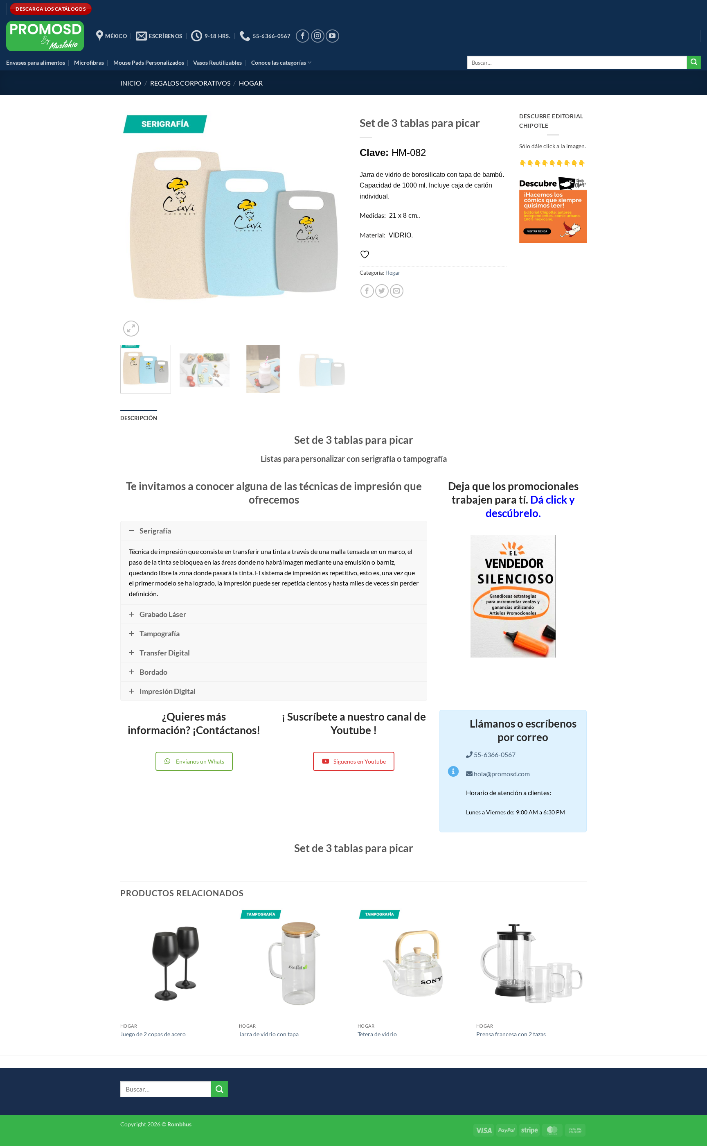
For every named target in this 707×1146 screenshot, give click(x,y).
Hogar (251, 83)
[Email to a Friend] (396, 291)
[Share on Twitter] (382, 291)
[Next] (332, 225)
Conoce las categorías (278, 62)
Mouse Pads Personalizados (148, 62)
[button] (131, 329)
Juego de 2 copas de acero (153, 1034)
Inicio (130, 83)
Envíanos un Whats (200, 761)
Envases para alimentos (35, 62)
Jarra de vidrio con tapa (269, 1034)
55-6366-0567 (494, 754)
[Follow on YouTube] (332, 36)
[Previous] (135, 225)
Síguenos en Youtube (359, 761)
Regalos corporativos (190, 83)
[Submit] (694, 63)
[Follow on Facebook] (302, 36)
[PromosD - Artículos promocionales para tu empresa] (45, 36)
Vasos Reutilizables (217, 62)
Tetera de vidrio (377, 1034)
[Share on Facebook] (367, 291)
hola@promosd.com (502, 774)
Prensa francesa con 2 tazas (511, 1034)
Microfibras (89, 62)
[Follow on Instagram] (317, 36)
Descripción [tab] (138, 418)
